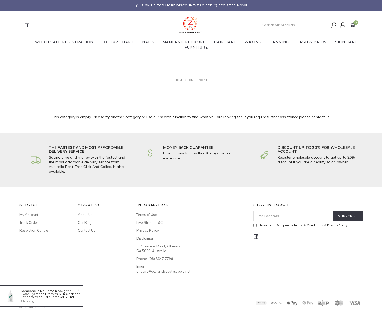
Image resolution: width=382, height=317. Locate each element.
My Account (28, 215)
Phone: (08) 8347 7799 (154, 259)
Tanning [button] (279, 42)
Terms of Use (146, 215)
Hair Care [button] (225, 42)
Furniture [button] (196, 47)
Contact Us (86, 230)
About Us (85, 215)
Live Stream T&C (149, 222)
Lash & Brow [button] (312, 42)
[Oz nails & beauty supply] (190, 24)
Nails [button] (148, 42)
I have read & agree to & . (303, 225)
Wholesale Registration (64, 42)
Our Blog (85, 222)
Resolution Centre (33, 230)
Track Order (28, 222)
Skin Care (346, 42)
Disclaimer (144, 238)
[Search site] (333, 25)
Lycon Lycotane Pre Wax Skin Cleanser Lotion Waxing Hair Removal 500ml (50, 295)
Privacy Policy (147, 230)
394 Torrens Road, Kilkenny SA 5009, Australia (158, 248)
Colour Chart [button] (118, 42)
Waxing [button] (253, 42)
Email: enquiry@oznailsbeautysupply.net (159, 268)
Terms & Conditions (308, 225)
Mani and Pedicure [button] (184, 42)
